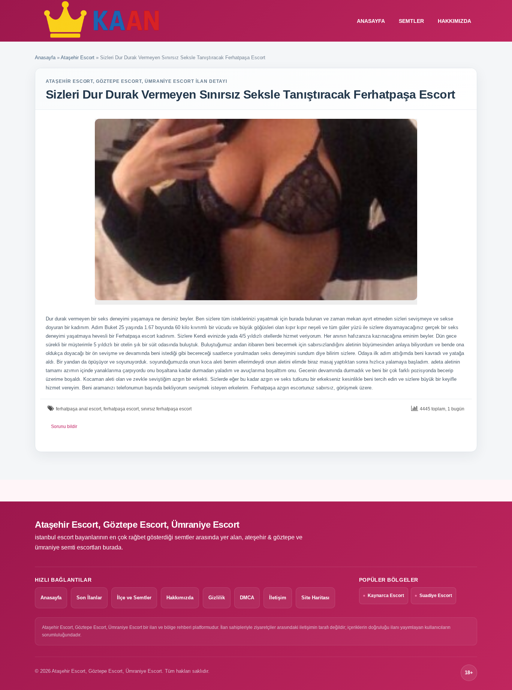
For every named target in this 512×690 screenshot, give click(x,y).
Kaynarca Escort (386, 595)
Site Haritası (315, 597)
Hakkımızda (454, 21)
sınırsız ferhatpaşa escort (166, 409)
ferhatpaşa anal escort (78, 409)
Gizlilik (216, 597)
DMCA (247, 597)
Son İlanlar (89, 597)
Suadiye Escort (435, 595)
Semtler (411, 21)
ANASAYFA (371, 21)
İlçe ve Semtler (134, 597)
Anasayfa (45, 57)
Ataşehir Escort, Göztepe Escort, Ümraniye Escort (137, 524)
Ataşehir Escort (77, 57)
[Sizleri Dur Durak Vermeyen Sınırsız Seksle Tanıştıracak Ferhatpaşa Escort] (256, 209)
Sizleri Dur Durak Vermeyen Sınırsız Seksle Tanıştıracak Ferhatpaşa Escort (250, 94)
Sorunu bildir (64, 426)
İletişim (277, 597)
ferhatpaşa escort (121, 409)
